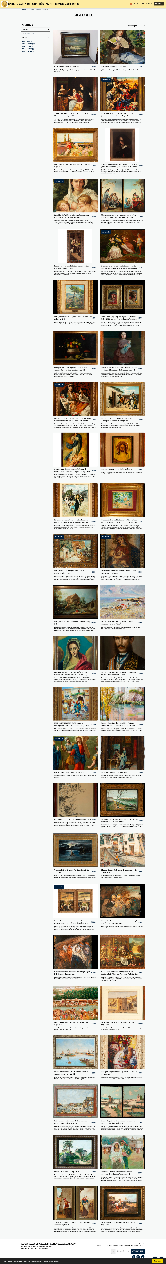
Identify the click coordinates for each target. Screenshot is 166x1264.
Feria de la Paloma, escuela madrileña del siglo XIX (71, 1023)
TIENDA (37, 9)
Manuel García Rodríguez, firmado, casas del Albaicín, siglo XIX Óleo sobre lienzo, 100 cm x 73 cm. (121, 876)
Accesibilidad (43, 1248)
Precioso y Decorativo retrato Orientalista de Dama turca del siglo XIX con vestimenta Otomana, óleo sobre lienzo (72, 419)
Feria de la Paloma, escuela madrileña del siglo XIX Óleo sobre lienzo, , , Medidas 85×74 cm (73, 1029)
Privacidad (33, 1248)
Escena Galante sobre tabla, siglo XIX (116, 772)
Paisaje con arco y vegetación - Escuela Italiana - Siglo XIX (70, 572)
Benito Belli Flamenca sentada (113, 67)
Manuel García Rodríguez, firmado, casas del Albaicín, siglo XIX (119, 871)
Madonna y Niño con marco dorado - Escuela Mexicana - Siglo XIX (119, 572)
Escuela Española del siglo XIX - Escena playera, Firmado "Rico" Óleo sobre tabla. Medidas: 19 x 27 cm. (121, 628)
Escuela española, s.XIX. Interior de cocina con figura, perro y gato (71, 267)
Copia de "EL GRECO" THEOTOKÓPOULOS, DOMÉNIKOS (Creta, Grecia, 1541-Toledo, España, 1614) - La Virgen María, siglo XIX (71, 673)
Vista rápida (75, 59)
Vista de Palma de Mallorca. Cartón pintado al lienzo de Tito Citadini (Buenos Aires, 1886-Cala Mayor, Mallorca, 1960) (119, 521)
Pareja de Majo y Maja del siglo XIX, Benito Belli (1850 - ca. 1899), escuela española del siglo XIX (118, 318)
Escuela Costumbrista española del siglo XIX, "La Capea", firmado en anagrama (119, 419)
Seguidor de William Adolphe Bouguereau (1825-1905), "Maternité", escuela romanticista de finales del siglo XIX (71, 216)
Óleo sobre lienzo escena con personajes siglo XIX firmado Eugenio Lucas (119, 922)
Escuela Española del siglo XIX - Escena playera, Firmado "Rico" (117, 622)
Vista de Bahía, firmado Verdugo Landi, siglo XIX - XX (72, 871)
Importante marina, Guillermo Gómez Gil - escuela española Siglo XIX (72, 1073)
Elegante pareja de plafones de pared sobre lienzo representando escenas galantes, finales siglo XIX (118, 216)
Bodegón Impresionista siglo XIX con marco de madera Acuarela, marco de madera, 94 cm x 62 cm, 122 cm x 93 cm (121, 1078)
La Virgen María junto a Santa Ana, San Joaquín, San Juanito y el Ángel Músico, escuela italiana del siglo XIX (117, 114)
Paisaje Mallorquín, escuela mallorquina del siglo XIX (72, 165)
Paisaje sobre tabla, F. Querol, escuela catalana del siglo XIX (73, 318)
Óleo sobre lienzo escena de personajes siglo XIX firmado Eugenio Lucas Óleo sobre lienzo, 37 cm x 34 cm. (75, 978)
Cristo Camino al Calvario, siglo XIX (69, 772)
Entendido (157, 1261)
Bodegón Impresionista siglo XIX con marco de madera (119, 1073)
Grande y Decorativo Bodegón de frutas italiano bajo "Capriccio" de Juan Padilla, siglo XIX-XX (119, 973)
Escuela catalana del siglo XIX (66, 1172)
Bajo (27, 41)
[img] (75, 47)
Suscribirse (137, 1251)
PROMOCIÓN (106, 79)
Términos (24, 1248)
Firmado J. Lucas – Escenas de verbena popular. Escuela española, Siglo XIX (116, 1173)
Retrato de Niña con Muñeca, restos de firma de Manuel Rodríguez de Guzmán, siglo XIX (119, 368)
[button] (134, 4)
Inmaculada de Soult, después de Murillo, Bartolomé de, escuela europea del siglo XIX (72, 470)
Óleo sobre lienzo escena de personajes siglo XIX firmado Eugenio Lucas (72, 973)
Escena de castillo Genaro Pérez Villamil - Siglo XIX (118, 1023)
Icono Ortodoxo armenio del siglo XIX (116, 469)
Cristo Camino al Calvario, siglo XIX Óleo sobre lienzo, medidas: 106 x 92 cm (75, 776)
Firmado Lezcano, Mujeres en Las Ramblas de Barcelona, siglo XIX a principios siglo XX (72, 521)
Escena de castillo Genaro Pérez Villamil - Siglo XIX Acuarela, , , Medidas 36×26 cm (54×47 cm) (121, 1029)
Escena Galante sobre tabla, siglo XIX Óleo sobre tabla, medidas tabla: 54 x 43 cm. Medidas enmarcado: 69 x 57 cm (121, 776)
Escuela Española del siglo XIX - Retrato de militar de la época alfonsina (118, 673)
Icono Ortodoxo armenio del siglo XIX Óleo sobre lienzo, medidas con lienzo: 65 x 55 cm (121, 473)
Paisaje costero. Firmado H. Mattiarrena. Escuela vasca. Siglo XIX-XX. (70, 1122)
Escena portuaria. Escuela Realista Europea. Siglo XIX (119, 1223)
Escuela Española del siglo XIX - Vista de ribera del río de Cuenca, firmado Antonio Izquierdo (118, 724)
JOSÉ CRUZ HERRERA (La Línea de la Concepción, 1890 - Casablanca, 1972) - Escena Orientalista (72, 724)
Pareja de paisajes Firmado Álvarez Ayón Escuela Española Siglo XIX (118, 1122)
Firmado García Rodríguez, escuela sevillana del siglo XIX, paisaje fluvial (119, 820)
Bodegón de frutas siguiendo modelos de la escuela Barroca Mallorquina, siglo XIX (71, 368)
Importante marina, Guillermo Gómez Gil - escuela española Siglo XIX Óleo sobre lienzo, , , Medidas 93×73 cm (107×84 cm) (74, 1078)
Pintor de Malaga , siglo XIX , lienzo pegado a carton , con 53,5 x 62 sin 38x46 (74, 71)
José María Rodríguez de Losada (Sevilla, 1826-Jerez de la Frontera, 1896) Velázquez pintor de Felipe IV (119, 165)
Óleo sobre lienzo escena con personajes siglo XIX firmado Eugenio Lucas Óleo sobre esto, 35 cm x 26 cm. (122, 927)
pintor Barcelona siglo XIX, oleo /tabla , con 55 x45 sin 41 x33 (119, 70)
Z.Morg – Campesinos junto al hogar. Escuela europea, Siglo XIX (72, 1223)
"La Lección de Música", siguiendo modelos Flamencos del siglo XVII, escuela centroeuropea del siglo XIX (71, 114)
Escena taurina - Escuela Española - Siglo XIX (72, 819)
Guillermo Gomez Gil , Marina (66, 67)
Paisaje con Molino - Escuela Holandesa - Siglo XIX (72, 622)
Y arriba (28, 51)
